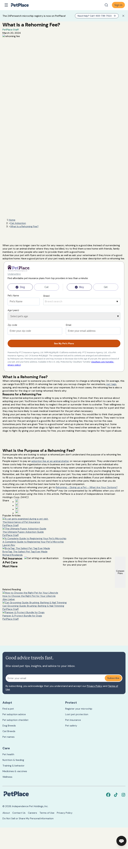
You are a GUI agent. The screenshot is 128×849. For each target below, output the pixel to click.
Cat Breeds (8, 731)
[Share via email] (17, 512)
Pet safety (71, 725)
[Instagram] (123, 794)
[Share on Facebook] (17, 501)
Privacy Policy (94, 686)
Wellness (7, 776)
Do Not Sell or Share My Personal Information (28, 818)
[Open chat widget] (121, 841)
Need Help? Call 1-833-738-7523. (95, 15)
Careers (32, 812)
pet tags (111, 384)
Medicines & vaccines (14, 771)
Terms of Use (46, 812)
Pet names (8, 736)
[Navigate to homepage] (23, 5)
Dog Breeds (9, 725)
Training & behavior (13, 765)
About (6, 812)
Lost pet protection (76, 714)
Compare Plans (120, 572)
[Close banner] (123, 16)
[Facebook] (108, 794)
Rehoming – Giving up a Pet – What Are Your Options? (87, 487)
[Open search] (106, 5)
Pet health (8, 754)
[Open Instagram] (17, 508)
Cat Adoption (18, 223)
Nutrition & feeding (13, 760)
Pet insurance (73, 720)
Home (12, 220)
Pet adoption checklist (15, 720)
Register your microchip (78, 708)
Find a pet (8, 708)
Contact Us (18, 812)
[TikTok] (116, 794)
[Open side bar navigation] (6, 5)
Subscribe (113, 678)
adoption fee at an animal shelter (50, 461)
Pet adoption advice (14, 714)
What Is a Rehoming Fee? (24, 226)
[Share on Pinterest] (17, 504)
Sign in (118, 5)
